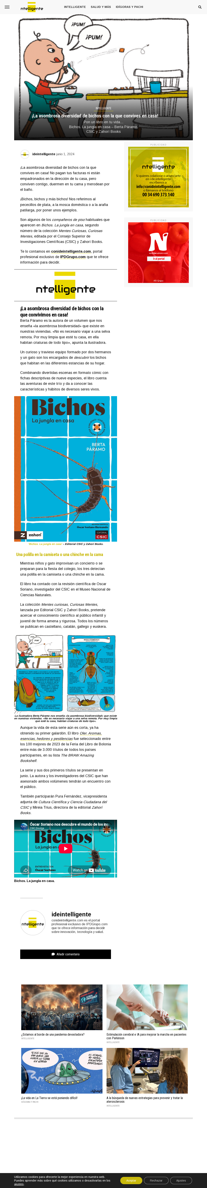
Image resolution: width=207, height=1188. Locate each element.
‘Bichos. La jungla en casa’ (45, 543)
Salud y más (101, 6)
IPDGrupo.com (73, 257)
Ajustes (181, 1180)
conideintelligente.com (71, 251)
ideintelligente (43, 154)
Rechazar (156, 1180)
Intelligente (75, 6)
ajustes (19, 1184)
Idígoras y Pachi (129, 6)
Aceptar (131, 1180)
